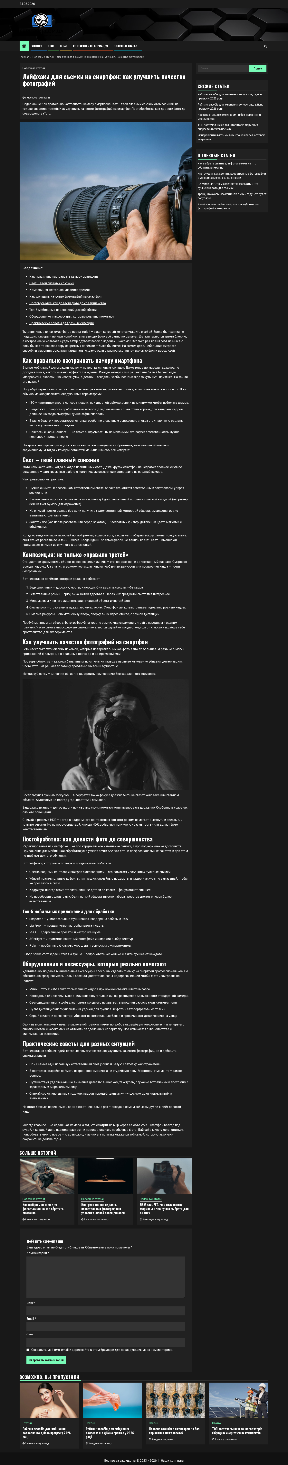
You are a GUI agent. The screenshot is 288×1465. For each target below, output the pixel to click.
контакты (177, 1460)
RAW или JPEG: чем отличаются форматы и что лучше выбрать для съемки (164, 1208)
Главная (36, 46)
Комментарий (37, 1253)
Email (31, 1319)
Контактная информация (90, 46)
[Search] (265, 46)
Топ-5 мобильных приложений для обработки (63, 310)
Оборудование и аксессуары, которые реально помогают (71, 316)
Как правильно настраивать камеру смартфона (63, 276)
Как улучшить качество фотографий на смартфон (65, 296)
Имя (30, 1303)
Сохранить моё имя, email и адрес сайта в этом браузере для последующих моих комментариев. (102, 1350)
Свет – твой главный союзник (51, 283)
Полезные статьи (125, 46)
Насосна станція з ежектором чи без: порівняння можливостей (174, 1430)
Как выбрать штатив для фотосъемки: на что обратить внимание (43, 1208)
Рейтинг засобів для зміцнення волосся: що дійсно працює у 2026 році (47, 1432)
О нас (63, 46)
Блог (51, 46)
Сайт (29, 1334)
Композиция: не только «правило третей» (59, 290)
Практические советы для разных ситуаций (61, 323)
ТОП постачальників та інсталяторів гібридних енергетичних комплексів (237, 1430)
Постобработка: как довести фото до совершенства (67, 303)
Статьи (27, 1423)
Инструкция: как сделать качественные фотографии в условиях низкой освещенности (103, 1208)
